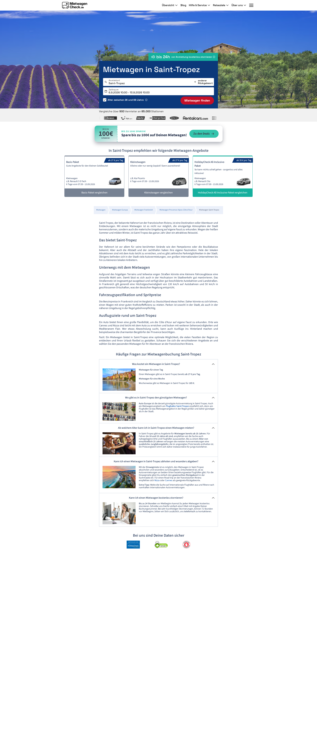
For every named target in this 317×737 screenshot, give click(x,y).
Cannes (168, 480)
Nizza (156, 480)
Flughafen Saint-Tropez (177, 406)
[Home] (74, 5)
